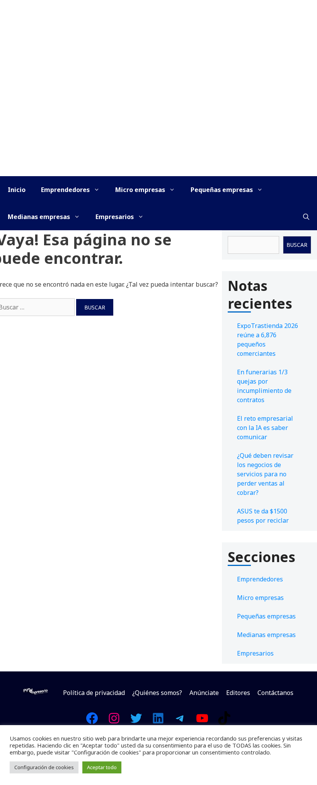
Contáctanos (275, 692)
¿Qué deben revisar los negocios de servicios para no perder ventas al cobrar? (265, 474)
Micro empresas (140, 189)
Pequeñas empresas (222, 189)
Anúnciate (204, 692)
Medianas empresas (39, 216)
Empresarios (114, 216)
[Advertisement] (158, 118)
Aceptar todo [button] (102, 767)
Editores (238, 692)
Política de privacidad (94, 692)
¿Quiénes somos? (157, 692)
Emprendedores (65, 189)
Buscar (296, 244)
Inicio (17, 189)
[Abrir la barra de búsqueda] (306, 216)
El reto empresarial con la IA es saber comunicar (265, 427)
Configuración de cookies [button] (44, 767)
